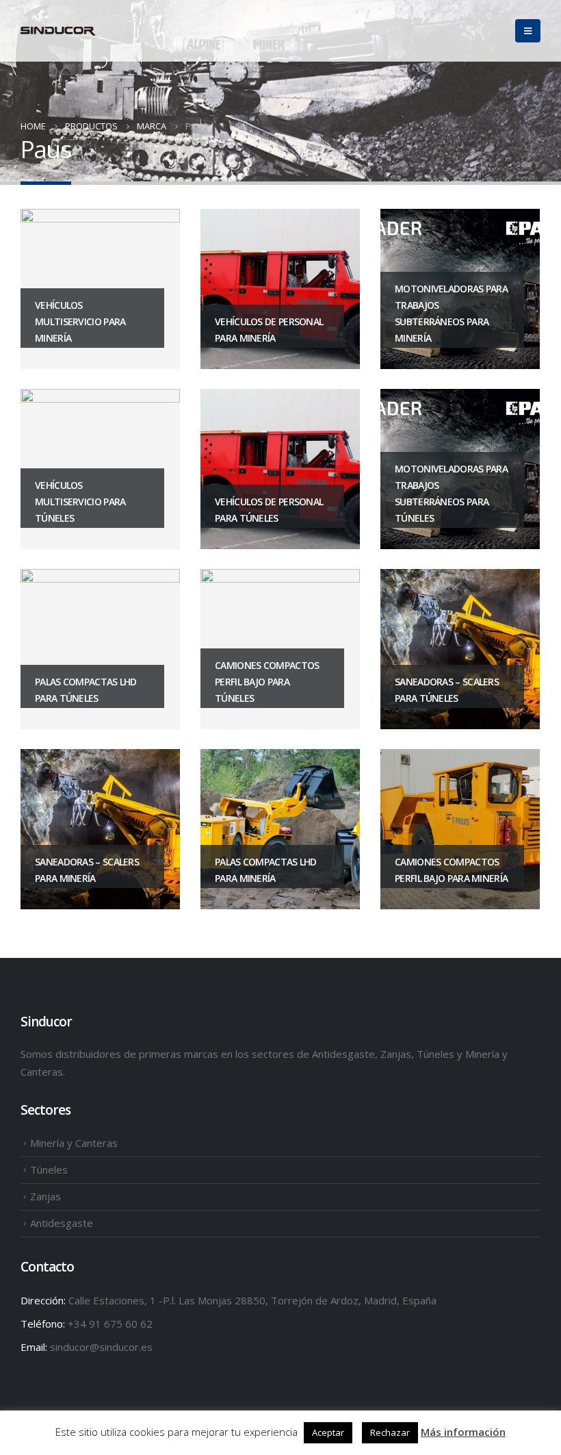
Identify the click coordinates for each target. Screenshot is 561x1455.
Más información (463, 1432)
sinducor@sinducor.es (101, 1347)
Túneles (49, 1169)
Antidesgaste (61, 1223)
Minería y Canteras (74, 1143)
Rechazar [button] (390, 1432)
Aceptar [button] (328, 1432)
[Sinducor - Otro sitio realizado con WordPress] (58, 31)
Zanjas (45, 1196)
